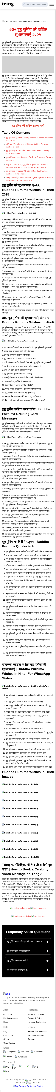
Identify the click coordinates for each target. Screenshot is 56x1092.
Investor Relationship (37, 1022)
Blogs (5, 1022)
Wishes (13, 21)
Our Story (7, 1014)
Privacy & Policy (35, 1018)
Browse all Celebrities (37, 1031)
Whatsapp (22, 1057)
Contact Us (8, 1035)
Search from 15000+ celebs (36, 4)
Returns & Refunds (36, 1035)
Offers (6, 1039)
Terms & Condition (36, 1014)
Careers (31, 1039)
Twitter (9, 1056)
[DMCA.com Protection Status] (28, 1086)
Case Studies (9, 1043)
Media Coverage (10, 1018)
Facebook (38, 1052)
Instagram (11, 1052)
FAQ (5, 1031)
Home (5, 21)
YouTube (24, 1052)
